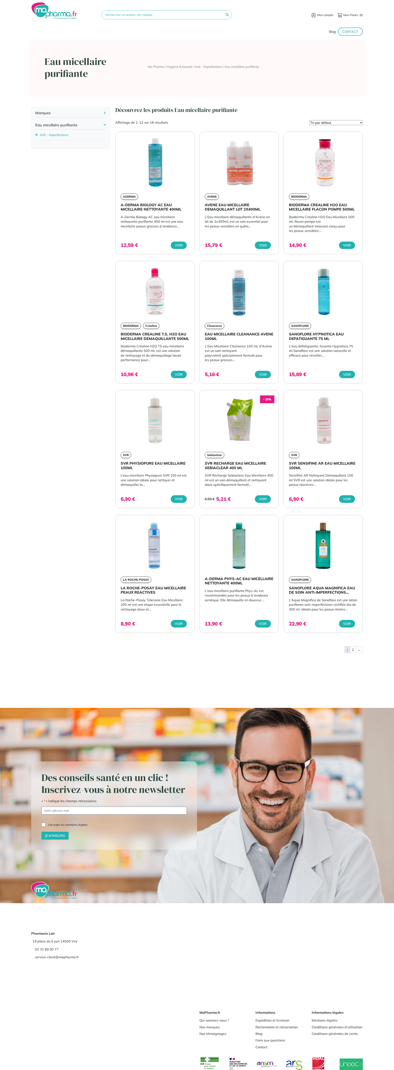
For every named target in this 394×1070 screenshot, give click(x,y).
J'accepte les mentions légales (68, 824)
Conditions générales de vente (335, 1034)
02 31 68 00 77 (47, 949)
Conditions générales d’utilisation (337, 1027)
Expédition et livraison (272, 1020)
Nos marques (209, 1027)
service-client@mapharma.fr (57, 957)
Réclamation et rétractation (276, 1027)
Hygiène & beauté (179, 67)
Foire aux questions (270, 1040)
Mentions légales (325, 1020)
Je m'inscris (55, 835)
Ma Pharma (156, 67)
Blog (332, 32)
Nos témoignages (212, 1034)
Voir (179, 245)
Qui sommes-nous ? (214, 1020)
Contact (350, 32)
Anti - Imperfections (208, 67)
